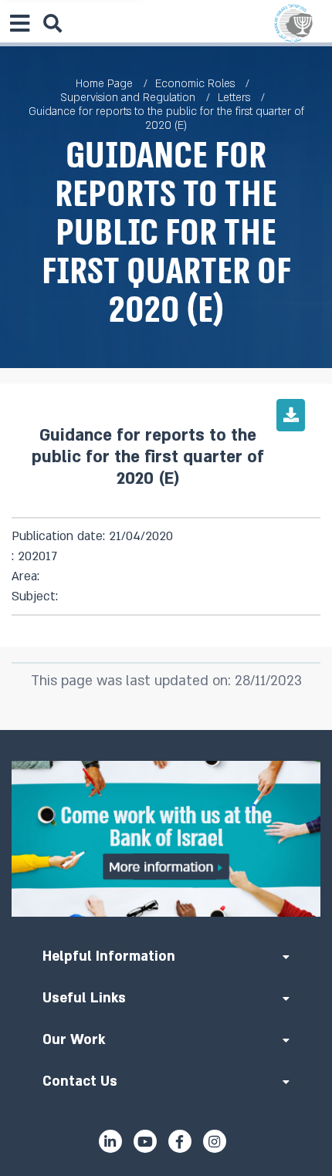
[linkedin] (110, 1141)
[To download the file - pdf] (290, 415)
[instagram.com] (214, 1141)
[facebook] (179, 1141)
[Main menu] (19, 23)
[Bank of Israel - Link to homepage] (293, 23)
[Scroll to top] (166, 730)
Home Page (104, 83)
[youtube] (145, 1141)
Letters (234, 97)
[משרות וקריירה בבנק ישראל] (166, 839)
